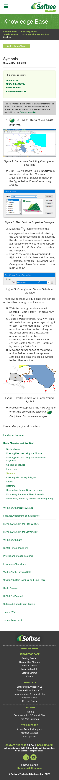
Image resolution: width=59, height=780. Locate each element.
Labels (9, 481)
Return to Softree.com (29, 767)
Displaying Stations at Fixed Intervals (25, 494)
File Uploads (29, 736)
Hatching (10, 485)
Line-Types (11, 468)
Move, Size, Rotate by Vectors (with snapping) (29, 498)
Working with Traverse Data (17, 571)
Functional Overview (13, 434)
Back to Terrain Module (16, 46)
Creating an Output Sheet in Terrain (24, 489)
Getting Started (29, 658)
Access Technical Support (30, 729)
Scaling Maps (13, 449)
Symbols (10, 473)
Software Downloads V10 (29, 690)
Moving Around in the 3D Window (20, 531)
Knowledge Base (29, 31)
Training (29, 707)
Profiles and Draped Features (18, 555)
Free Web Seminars (29, 718)
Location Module (29, 669)
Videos (29, 676)
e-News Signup (29, 764)
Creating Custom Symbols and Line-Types (24, 579)
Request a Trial (29, 697)
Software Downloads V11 (29, 686)
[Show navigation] (5, 6)
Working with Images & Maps (18, 507)
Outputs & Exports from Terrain (19, 603)
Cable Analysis (10, 587)
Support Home (10, 31)
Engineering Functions (14, 563)
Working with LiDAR (13, 539)
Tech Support (29, 724)
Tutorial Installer (28, 112)
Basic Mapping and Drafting (35, 34)
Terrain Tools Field (12, 619)
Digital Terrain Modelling (15, 547)
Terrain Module (10, 34)
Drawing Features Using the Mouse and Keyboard (26, 459)
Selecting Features (15, 464)
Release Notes (29, 701)
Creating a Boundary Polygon (21, 477)
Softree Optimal (30, 672)
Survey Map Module (29, 661)
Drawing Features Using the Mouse (24, 453)
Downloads (29, 682)
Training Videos (11, 611)
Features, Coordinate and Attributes (21, 515)
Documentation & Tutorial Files (29, 693)
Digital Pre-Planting (13, 595)
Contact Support (29, 732)
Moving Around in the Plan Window (21, 523)
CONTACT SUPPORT (15, 745)
